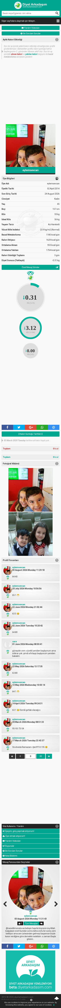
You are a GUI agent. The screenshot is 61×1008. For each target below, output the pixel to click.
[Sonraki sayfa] (49, 756)
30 (41, 756)
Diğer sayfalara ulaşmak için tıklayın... (19, 21)
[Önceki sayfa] (12, 756)
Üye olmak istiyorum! (15, 836)
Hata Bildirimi (10, 856)
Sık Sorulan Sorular (31, 33)
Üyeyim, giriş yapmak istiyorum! (19, 831)
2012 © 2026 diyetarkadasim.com (17, 997)
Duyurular (9, 846)
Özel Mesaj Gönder (30, 267)
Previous (6, 903)
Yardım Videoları (32, 28)
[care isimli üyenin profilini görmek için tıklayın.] (7, 648)
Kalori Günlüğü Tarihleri (30, 434)
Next (55, 903)
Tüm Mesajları (31, 923)
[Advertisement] (30, 91)
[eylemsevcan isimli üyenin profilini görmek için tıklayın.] (7, 574)
